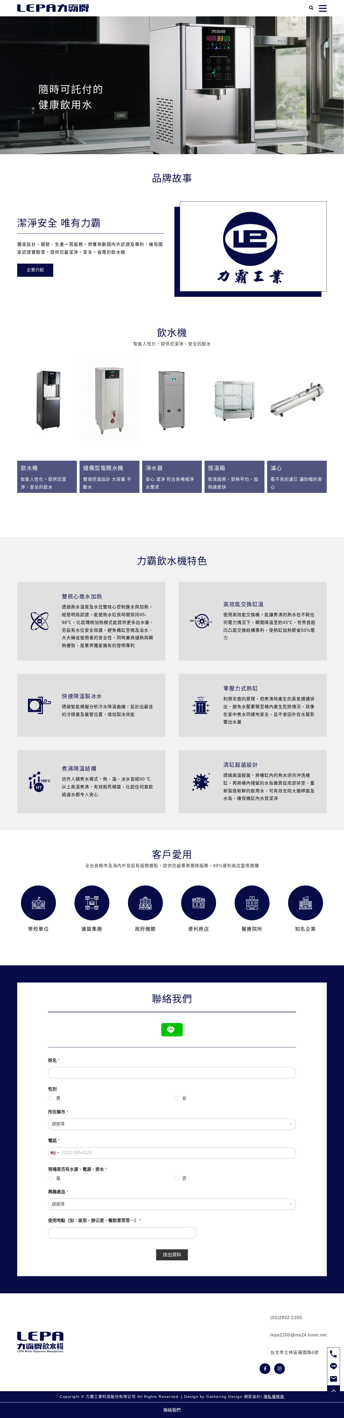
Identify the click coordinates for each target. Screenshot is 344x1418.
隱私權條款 (274, 1396)
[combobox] (54, 1152)
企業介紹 (35, 270)
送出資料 (172, 1254)
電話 (53, 1140)
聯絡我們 (172, 1410)
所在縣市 (58, 1112)
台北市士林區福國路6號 (294, 1352)
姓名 (53, 1060)
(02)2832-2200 (286, 1317)
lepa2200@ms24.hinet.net (298, 1335)
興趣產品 (58, 1192)
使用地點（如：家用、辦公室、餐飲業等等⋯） (94, 1220)
